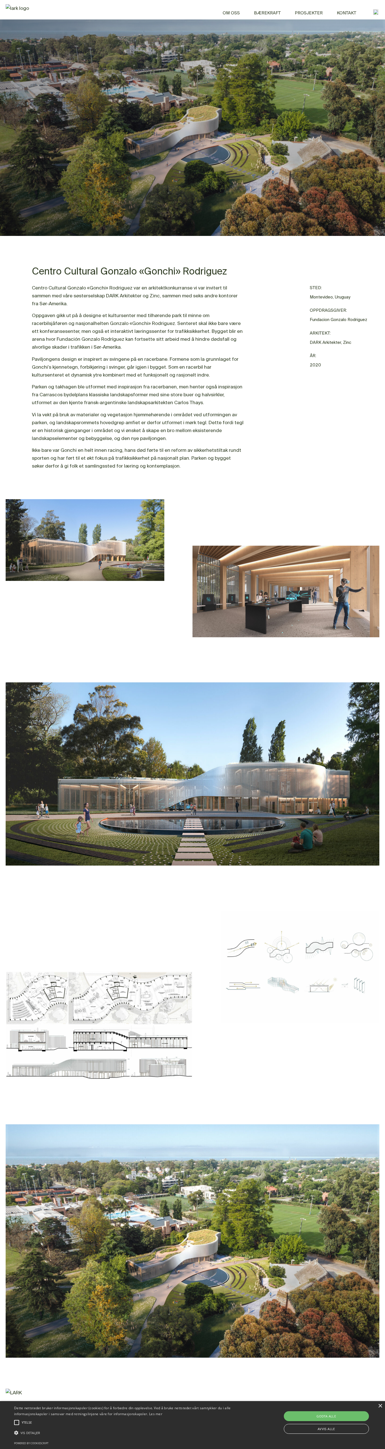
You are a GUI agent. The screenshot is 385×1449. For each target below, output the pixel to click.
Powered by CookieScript (31, 1443)
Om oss (231, 12)
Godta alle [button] (326, 1416)
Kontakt (346, 12)
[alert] (192, 1425)
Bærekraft (267, 12)
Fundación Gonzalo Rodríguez (90, 339)
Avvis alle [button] (326, 1429)
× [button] (380, 1406)
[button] (130, 1433)
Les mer (155, 1414)
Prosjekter (309, 12)
